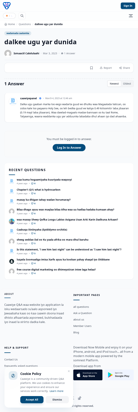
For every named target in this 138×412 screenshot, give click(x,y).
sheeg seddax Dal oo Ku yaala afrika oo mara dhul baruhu (52, 239)
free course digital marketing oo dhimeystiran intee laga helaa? (56, 269)
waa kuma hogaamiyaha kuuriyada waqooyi (44, 179)
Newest (114, 83)
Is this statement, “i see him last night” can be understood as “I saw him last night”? (69, 249)
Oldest (127, 83)
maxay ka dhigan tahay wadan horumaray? (44, 199)
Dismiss (57, 399)
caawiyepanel (28, 98)
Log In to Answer (69, 148)
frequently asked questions (21, 366)
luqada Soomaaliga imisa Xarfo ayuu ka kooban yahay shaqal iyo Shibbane (63, 259)
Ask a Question (82, 313)
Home (11, 24)
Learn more (56, 391)
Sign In (128, 5)
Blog (76, 332)
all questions (81, 306)
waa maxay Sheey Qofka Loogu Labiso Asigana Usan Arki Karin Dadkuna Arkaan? (67, 219)
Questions (25, 24)
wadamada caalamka (17, 33)
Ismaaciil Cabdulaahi (26, 53)
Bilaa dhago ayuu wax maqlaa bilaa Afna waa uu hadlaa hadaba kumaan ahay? (65, 209)
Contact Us (11, 359)
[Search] (22, 15)
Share (126, 68)
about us (78, 319)
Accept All (32, 399)
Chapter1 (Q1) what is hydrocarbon (38, 189)
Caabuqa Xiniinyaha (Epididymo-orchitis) (42, 229)
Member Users (82, 326)
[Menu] (130, 15)
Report (108, 68)
